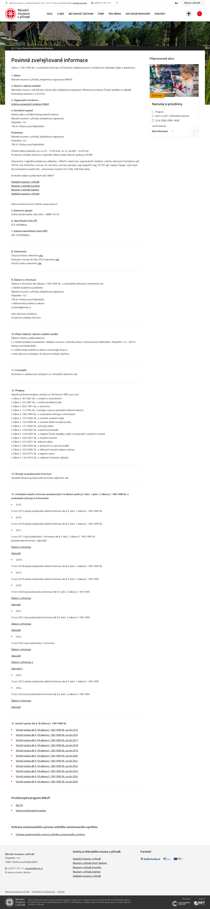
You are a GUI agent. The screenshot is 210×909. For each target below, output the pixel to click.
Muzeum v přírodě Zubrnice (87, 871)
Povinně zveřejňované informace (37, 48)
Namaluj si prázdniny (167, 104)
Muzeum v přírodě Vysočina (87, 867)
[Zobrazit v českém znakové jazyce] (188, 13)
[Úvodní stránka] (17, 13)
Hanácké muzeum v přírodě (87, 859)
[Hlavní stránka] (12, 48)
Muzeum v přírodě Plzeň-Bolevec (90, 863)
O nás (18, 48)
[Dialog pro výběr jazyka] (177, 3)
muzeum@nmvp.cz (34, 868)
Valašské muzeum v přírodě (87, 876)
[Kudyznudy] (150, 859)
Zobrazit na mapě (80, 3)
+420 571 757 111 (102, 2)
